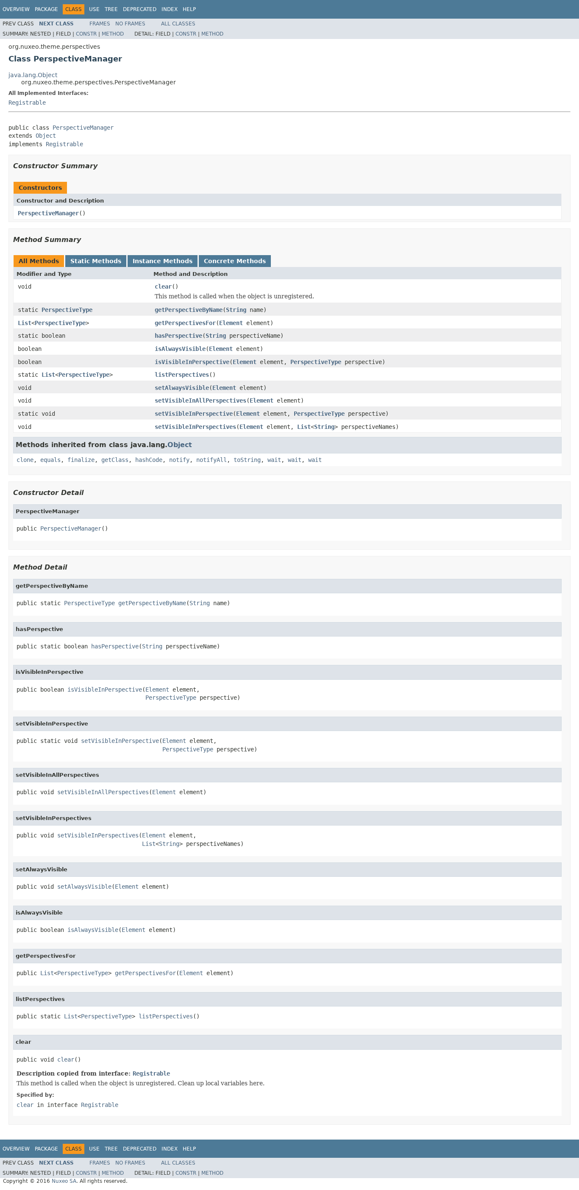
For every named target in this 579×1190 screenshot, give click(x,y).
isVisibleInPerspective (192, 362)
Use (94, 9)
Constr (86, 34)
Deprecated (139, 9)
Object (46, 135)
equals (50, 459)
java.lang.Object (32, 75)
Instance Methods (162, 261)
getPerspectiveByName (189, 309)
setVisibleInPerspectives (195, 426)
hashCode (148, 459)
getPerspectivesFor (185, 323)
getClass (114, 459)
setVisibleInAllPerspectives (200, 400)
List (24, 323)
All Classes (178, 24)
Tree (111, 9)
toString (247, 459)
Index (169, 9)
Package (46, 9)
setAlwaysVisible (182, 387)
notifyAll (211, 459)
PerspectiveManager (83, 127)
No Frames (130, 24)
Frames (99, 24)
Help (189, 9)
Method (113, 34)
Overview (16, 9)
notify (179, 459)
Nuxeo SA (64, 1181)
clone (25, 459)
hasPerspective (178, 335)
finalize (81, 459)
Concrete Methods (235, 261)
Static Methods (95, 261)
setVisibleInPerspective (194, 413)
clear (163, 286)
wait (274, 459)
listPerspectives (182, 374)
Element (231, 323)
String (236, 309)
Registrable (27, 102)
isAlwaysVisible (180, 348)
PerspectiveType (67, 309)
